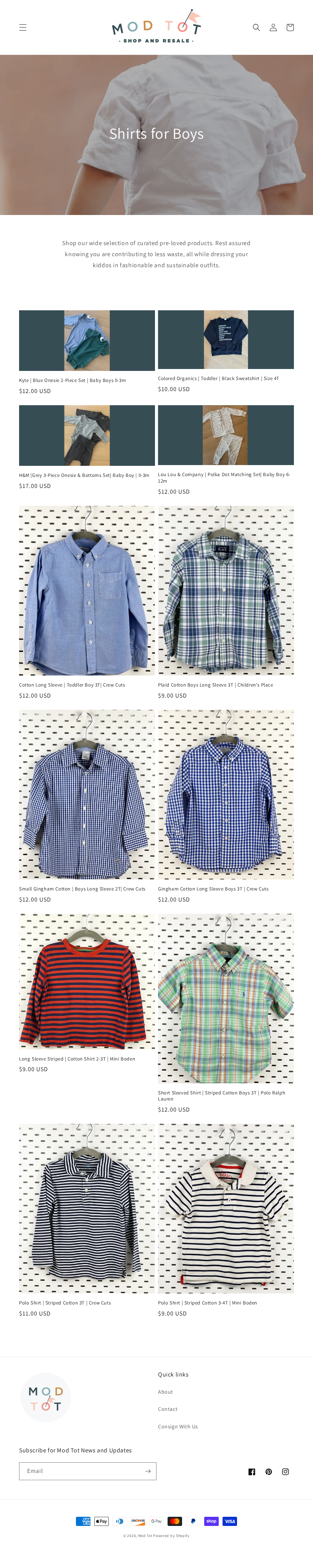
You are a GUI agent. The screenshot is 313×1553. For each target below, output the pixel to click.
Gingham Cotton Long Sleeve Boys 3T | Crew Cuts (213, 889)
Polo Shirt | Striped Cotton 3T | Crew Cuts (65, 1303)
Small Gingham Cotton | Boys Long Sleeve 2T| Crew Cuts (82, 889)
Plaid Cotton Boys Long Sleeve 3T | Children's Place (215, 685)
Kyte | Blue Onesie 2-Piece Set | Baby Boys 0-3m (72, 380)
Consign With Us (178, 1426)
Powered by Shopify (171, 1535)
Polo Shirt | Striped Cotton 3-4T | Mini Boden (207, 1303)
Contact (167, 1408)
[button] (23, 27)
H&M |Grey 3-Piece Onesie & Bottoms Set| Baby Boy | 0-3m (84, 475)
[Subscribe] (147, 1471)
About (165, 1391)
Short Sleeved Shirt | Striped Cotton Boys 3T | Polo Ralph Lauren (221, 1096)
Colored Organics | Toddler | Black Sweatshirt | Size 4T (218, 378)
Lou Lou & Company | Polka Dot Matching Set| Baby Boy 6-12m (224, 478)
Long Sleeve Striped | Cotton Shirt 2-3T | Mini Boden (77, 1059)
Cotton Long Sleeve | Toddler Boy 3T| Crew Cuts (72, 685)
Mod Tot (145, 1535)
